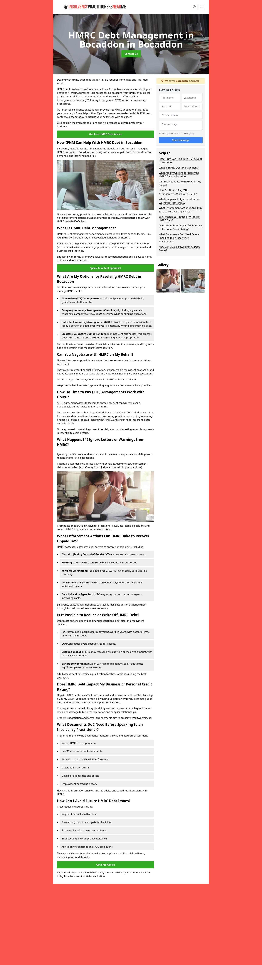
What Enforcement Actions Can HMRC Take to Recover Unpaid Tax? (180, 209)
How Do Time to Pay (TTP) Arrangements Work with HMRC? (178, 192)
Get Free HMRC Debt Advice (105, 134)
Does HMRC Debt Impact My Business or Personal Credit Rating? (180, 227)
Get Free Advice (105, 864)
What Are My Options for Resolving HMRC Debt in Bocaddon (179, 174)
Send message (180, 140)
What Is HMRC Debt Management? (179, 167)
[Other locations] (194, 7)
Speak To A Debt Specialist (105, 268)
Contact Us (131, 53)
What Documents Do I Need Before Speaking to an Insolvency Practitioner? (179, 238)
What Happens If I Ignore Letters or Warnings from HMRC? (179, 200)
